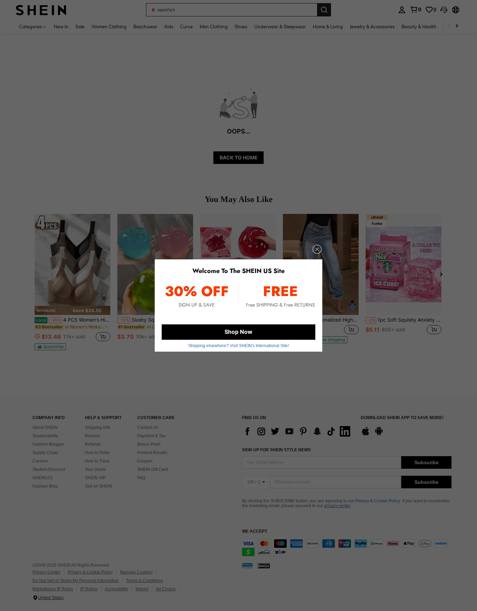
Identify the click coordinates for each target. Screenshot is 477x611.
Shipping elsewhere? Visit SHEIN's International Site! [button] (238, 345)
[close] (317, 249)
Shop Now (238, 331)
